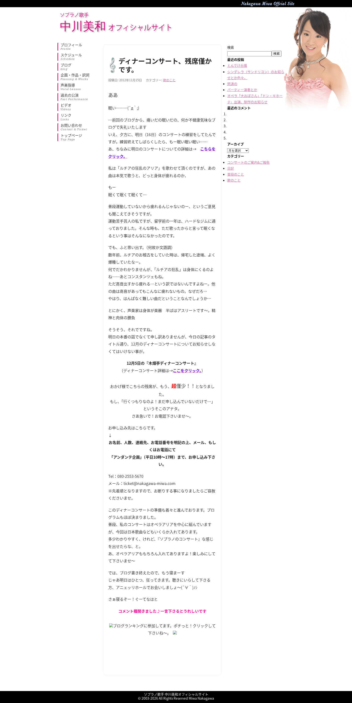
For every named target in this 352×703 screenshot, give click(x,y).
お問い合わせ (74, 127)
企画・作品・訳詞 (75, 77)
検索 (230, 47)
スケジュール (71, 57)
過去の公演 (74, 97)
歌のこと (169, 80)
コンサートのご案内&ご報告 (248, 162)
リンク (66, 117)
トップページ (71, 137)
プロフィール (71, 47)
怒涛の (232, 83)
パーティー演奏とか (242, 89)
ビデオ (66, 107)
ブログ (66, 67)
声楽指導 (71, 87)
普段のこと (235, 174)
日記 (230, 168)
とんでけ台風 (237, 65)
